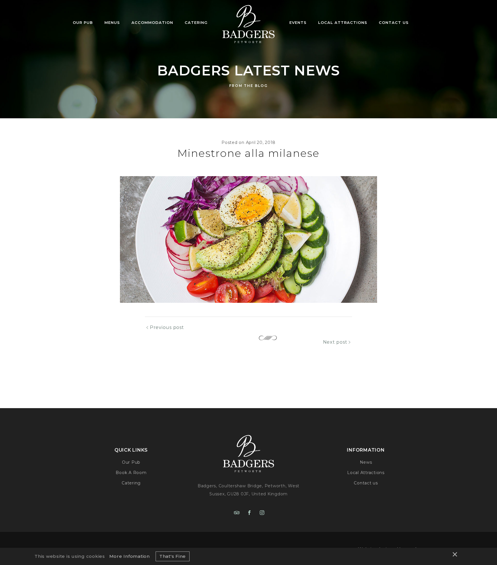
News (366, 462)
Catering (131, 483)
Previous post (167, 327)
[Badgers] (248, 22)
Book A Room (131, 472)
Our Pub (131, 462)
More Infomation (129, 556)
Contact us (366, 483)
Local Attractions (366, 472)
